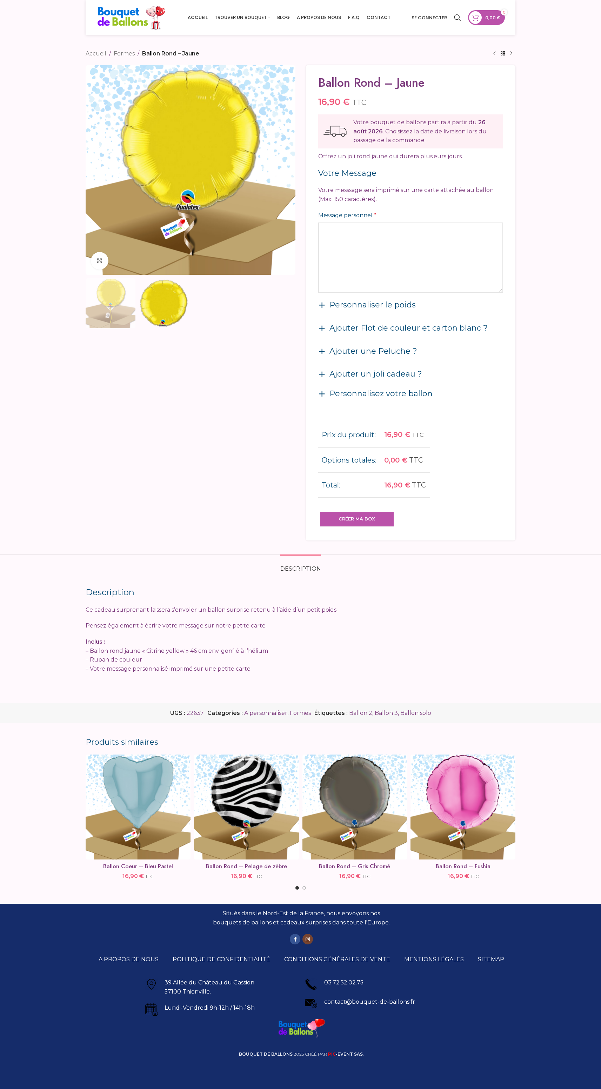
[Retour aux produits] (503, 53)
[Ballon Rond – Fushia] (462, 807)
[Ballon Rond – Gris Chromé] (354, 807)
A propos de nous (129, 959)
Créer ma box (357, 519)
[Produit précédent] (494, 53)
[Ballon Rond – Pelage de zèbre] (246, 807)
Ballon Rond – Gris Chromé (354, 866)
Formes (124, 53)
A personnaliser (265, 713)
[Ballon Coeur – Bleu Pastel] (138, 807)
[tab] (300, 565)
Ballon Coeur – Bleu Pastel (138, 866)
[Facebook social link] (295, 939)
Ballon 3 (386, 713)
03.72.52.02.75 (343, 982)
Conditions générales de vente (337, 959)
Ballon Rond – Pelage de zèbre (246, 866)
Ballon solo (415, 713)
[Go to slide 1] (297, 888)
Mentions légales (434, 959)
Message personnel (347, 215)
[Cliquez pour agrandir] (99, 261)
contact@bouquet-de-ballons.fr (369, 1001)
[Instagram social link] (307, 939)
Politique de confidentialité (221, 959)
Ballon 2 (360, 713)
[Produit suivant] (511, 53)
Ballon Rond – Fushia (463, 866)
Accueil (96, 53)
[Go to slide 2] (304, 888)
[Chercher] (457, 18)
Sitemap (491, 959)
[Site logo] (131, 17)
